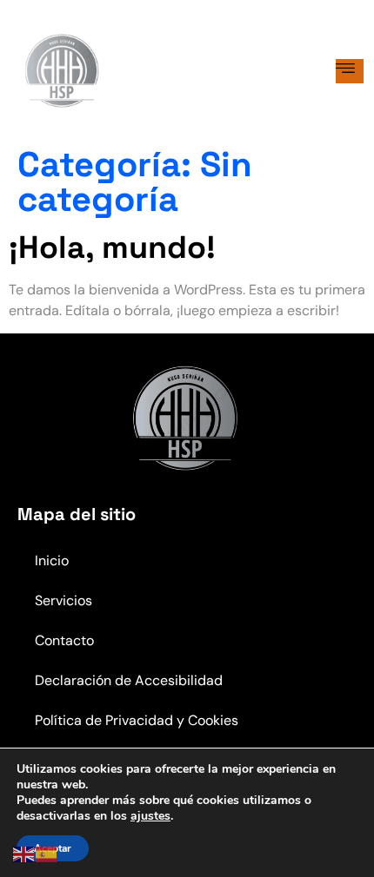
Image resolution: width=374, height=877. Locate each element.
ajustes (150, 816)
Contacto (64, 640)
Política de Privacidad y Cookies (136, 720)
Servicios (63, 600)
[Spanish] (47, 853)
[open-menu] (350, 71)
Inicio (52, 560)
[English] (24, 853)
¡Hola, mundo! (112, 247)
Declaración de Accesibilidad (129, 680)
